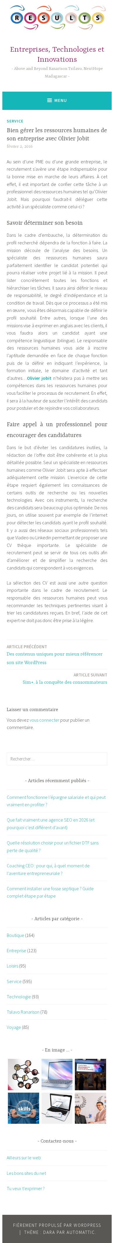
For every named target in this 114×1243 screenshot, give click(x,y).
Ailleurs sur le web (24, 1157)
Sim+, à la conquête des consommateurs (65, 678)
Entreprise (16, 950)
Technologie (19, 997)
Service (15, 121)
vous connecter (44, 720)
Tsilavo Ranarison (23, 1012)
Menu (60, 100)
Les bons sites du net (26, 1173)
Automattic (81, 1232)
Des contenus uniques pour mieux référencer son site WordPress (55, 655)
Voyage (14, 1027)
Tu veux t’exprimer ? (26, 1188)
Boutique (15, 935)
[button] (23, 1075)
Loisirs (12, 966)
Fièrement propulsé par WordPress (57, 1225)
